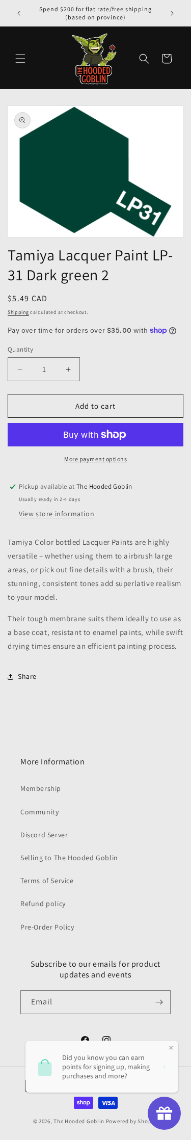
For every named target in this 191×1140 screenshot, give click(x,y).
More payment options (95, 459)
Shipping (18, 312)
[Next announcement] (172, 13)
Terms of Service (47, 880)
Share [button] (27, 676)
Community (39, 811)
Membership (40, 788)
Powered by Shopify (132, 1121)
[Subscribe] (159, 1002)
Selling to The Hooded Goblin (69, 857)
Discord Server (44, 834)
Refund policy (43, 903)
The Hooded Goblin (78, 1121)
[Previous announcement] (19, 13)
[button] (20, 58)
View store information (56, 513)
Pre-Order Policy (47, 927)
